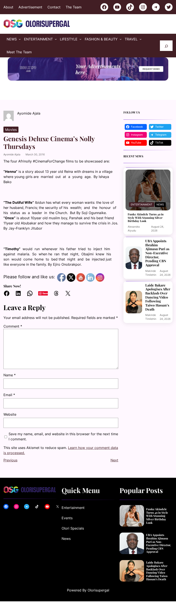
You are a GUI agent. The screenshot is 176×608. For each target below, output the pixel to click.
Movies (11, 129)
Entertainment (141, 204)
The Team (74, 7)
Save (45, 293)
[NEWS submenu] (20, 39)
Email (9, 395)
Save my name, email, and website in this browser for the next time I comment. (63, 436)
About (8, 7)
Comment (12, 326)
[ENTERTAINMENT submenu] (56, 39)
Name (9, 375)
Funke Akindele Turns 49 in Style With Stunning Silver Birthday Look (146, 218)
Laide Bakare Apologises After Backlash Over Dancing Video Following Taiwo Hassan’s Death (157, 297)
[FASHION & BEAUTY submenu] (121, 39)
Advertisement (30, 7)
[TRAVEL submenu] (141, 39)
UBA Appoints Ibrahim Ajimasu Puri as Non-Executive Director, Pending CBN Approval (157, 253)
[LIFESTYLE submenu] (80, 39)
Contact (54, 7)
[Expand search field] (166, 45)
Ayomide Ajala (11, 154)
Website (9, 414)
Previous (10, 460)
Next (114, 460)
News (160, 204)
